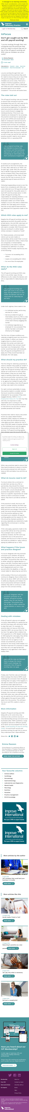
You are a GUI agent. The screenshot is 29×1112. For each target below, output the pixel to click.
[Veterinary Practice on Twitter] (10, 1075)
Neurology (7, 787)
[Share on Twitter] (9, 736)
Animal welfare (9, 773)
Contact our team (19, 1082)
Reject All (14, 449)
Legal (17, 66)
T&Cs (16, 1090)
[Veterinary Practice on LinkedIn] (19, 1075)
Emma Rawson (8, 58)
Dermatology (8, 778)
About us (17, 1079)
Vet (23, 67)
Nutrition (7, 790)
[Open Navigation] (27, 24)
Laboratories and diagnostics (13, 783)
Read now (7, 883)
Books (16, 1087)
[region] (14, 445)
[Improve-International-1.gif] (14, 812)
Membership (4, 1079)
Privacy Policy (18, 1093)
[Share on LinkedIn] (15, 736)
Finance (12, 66)
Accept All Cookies (14, 453)
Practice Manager (15, 67)
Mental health (8, 785)
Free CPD (3, 1082)
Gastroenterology (10, 780)
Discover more (8, 1065)
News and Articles (5, 1084)
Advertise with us (19, 1084)
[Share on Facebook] (12, 736)
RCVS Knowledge (9, 797)
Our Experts (4, 1087)
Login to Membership (8, 28)
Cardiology (7, 776)
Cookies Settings (14, 444)
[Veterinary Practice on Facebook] (14, 1075)
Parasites (7, 792)
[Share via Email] (17, 736)
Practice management (11, 795)
